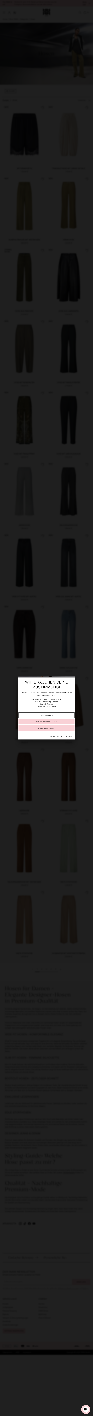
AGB (62, 736)
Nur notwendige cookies (46, 721)
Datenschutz (54, 736)
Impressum (70, 736)
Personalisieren (46, 715)
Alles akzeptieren (46, 728)
